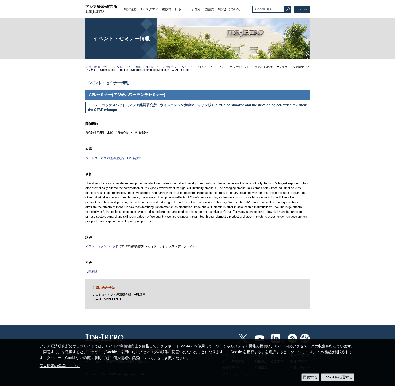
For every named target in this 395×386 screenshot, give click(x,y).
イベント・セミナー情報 (126, 67)
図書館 (209, 9)
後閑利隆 (91, 271)
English (302, 9)
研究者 (196, 9)
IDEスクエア (149, 9)
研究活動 (130, 9)
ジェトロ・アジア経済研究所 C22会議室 (113, 158)
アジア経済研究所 (96, 67)
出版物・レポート (175, 9)
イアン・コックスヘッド (101, 246)
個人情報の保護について (60, 366)
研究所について (229, 9)
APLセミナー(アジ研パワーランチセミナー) (172, 67)
